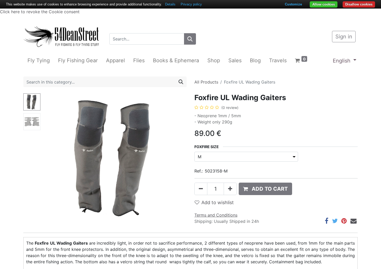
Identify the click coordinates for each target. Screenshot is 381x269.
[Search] (190, 39)
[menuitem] (38, 60)
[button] (53, 158)
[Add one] (230, 189)
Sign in (343, 36)
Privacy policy (191, 4)
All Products (206, 82)
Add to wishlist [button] (217, 202)
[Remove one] (200, 189)
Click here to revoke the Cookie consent (40, 11)
